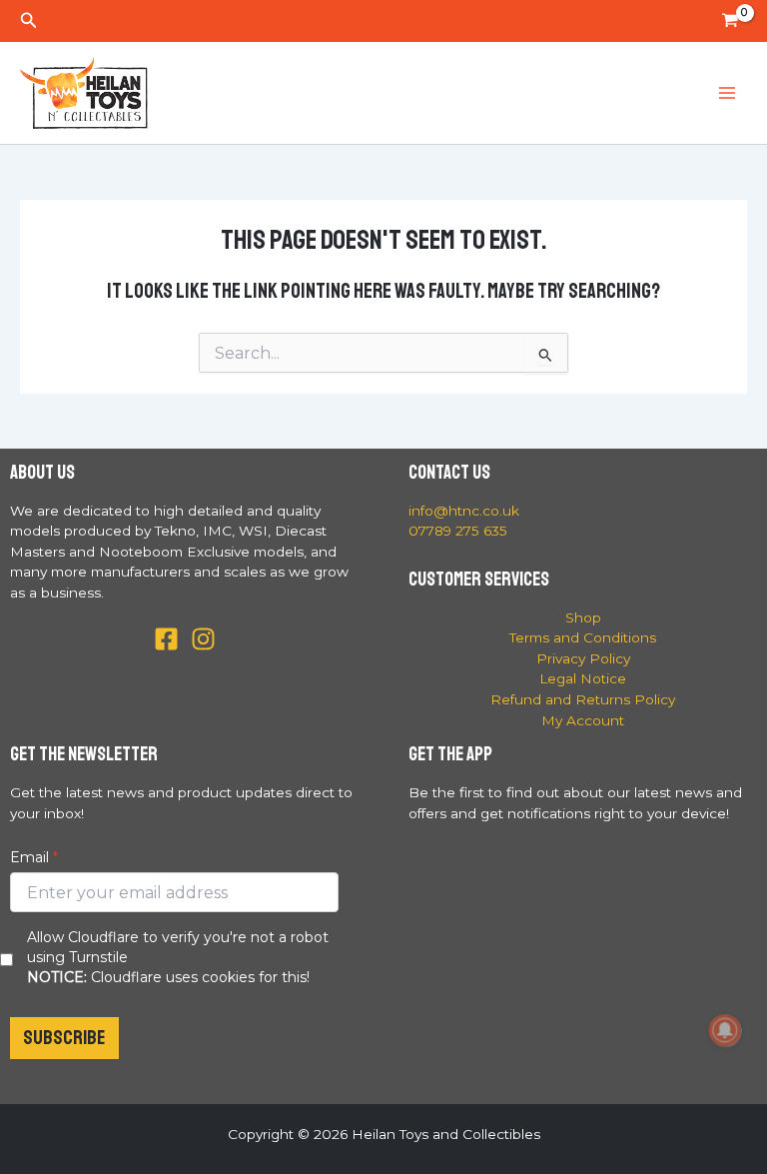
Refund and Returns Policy (582, 699)
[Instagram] (203, 638)
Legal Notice (582, 678)
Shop (583, 617)
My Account (582, 720)
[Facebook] (166, 638)
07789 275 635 (457, 531)
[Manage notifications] (725, 1030)
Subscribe (64, 1037)
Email (29, 857)
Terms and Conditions (582, 637)
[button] (29, 21)
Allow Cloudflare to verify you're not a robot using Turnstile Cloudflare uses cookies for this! (178, 957)
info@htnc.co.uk (463, 511)
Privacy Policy (583, 658)
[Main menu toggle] (727, 93)
